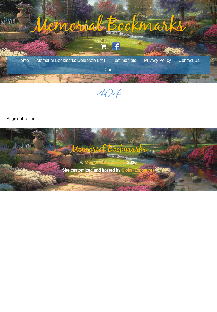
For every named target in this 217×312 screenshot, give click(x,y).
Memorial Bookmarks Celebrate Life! (71, 60)
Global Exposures (138, 170)
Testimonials (124, 60)
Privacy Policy (157, 60)
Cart (108, 69)
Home (23, 60)
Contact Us (189, 60)
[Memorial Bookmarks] (108, 31)
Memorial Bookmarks (105, 162)
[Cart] (103, 46)
